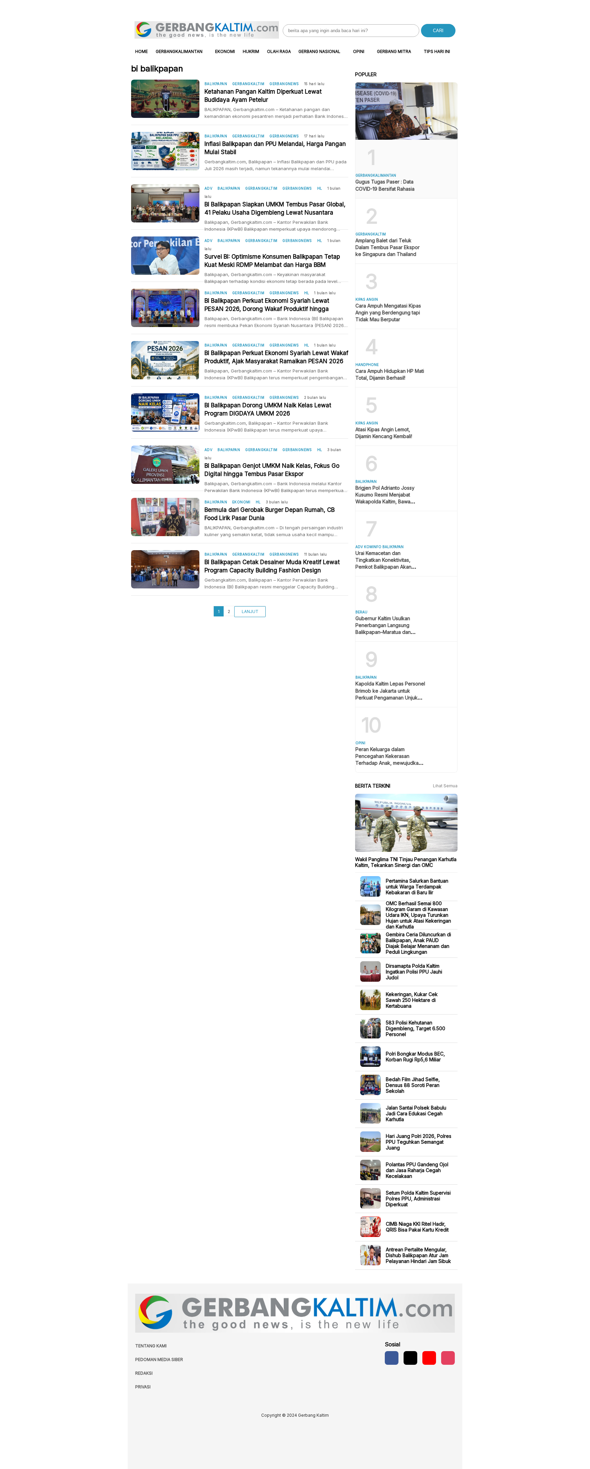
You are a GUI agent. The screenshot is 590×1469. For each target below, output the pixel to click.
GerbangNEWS (284, 84)
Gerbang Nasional (319, 51)
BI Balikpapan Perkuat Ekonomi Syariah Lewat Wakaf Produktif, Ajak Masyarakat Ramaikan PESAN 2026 (276, 357)
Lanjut (250, 611)
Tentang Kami (151, 1345)
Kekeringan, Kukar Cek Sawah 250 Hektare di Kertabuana (412, 999)
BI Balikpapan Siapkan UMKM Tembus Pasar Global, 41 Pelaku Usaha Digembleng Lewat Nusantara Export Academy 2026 (275, 209)
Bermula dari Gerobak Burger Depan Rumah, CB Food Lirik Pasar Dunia (270, 513)
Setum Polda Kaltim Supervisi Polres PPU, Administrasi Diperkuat (418, 1198)
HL (319, 188)
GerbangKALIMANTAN (179, 51)
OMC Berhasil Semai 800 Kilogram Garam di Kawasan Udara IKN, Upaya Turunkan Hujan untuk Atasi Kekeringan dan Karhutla (418, 914)
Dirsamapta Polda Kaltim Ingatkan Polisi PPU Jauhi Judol (414, 971)
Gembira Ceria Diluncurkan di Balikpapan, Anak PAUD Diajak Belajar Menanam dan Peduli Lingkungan (418, 943)
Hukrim (251, 51)
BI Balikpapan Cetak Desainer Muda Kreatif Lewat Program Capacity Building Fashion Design (272, 566)
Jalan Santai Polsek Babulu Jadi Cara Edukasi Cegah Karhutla (416, 1113)
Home (141, 51)
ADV (208, 188)
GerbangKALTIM (248, 84)
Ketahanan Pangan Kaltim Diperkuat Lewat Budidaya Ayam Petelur (263, 95)
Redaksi (144, 1373)
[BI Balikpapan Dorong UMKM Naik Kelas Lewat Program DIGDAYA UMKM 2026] (168, 412)
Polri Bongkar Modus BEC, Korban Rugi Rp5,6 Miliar (415, 1056)
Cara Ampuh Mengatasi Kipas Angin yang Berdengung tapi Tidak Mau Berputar (388, 312)
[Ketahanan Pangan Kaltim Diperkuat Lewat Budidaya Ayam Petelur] (168, 99)
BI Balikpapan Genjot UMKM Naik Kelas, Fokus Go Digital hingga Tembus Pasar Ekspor (272, 469)
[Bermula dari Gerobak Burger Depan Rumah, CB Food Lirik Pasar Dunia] (168, 517)
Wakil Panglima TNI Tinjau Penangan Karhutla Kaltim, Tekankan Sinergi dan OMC (405, 862)
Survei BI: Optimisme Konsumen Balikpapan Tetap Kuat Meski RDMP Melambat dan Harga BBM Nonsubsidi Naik (272, 261)
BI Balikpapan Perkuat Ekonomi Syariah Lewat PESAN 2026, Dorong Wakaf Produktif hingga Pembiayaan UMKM (267, 305)
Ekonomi (225, 51)
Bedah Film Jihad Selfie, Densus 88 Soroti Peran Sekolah (413, 1084)
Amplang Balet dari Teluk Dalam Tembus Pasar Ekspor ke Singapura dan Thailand (387, 247)
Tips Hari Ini (437, 51)
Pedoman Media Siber (159, 1359)
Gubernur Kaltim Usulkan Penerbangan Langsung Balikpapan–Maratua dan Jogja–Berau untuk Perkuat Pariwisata (385, 632)
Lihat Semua (445, 785)
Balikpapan (216, 84)
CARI (438, 30)
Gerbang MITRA (394, 51)
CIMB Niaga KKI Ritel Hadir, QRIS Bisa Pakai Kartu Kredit (417, 1227)
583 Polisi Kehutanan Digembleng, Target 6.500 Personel (415, 1028)
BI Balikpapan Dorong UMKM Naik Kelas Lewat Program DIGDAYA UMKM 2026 (268, 409)
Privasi (143, 1386)
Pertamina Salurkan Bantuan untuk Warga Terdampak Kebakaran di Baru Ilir (417, 886)
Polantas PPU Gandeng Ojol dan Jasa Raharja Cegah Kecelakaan (417, 1170)
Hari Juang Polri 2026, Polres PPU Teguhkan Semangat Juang (418, 1141)
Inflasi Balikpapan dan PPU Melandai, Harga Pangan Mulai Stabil (275, 147)
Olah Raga (279, 51)
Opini (358, 51)
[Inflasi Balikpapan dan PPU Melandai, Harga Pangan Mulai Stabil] (168, 151)
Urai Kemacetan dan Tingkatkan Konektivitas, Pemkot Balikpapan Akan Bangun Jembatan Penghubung (383, 566)
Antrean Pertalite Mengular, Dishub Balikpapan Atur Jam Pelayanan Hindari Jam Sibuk (418, 1255)
